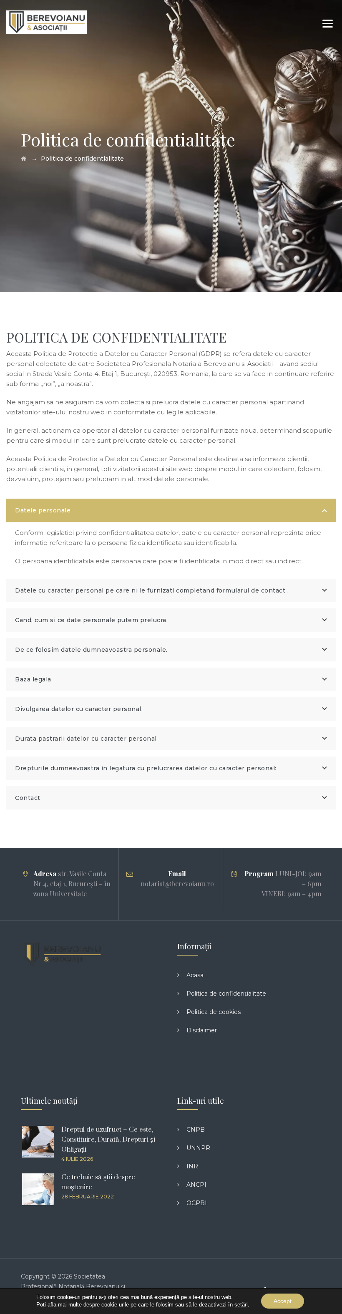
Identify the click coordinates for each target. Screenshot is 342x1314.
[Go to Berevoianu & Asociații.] (23, 158)
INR (192, 1166)
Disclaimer (201, 1030)
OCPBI (196, 1203)
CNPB (195, 1129)
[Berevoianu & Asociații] (46, 22)
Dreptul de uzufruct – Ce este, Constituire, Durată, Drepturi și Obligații (108, 1139)
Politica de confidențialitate (226, 993)
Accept (283, 1301)
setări (241, 1304)
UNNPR (198, 1148)
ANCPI (196, 1184)
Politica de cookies (213, 1012)
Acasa (195, 975)
